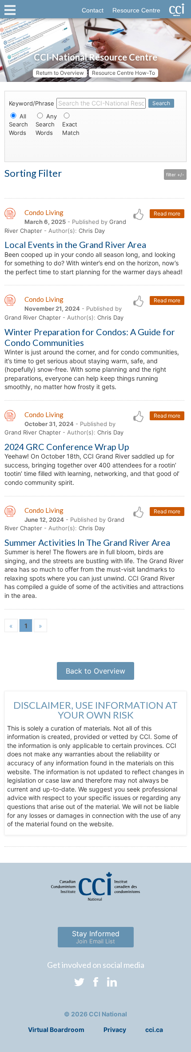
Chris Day (92, 230)
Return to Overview (60, 72)
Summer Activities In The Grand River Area (87, 542)
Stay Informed (95, 937)
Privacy (114, 1029)
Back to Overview (95, 670)
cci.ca (154, 1029)
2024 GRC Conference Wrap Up (66, 446)
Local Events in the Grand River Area (75, 244)
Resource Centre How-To (123, 72)
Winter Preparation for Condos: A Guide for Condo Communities (89, 337)
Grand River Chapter (32, 317)
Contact (92, 10)
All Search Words (18, 124)
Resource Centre (136, 10)
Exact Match (71, 128)
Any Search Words (46, 124)
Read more (167, 213)
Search (161, 103)
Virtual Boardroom (56, 1029)
